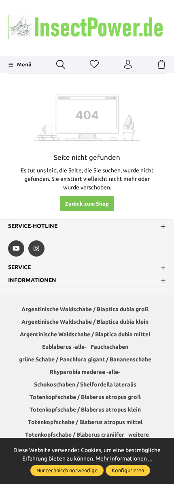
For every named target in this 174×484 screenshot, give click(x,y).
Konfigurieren (128, 470)
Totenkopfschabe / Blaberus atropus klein (85, 409)
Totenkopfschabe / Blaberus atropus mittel (85, 422)
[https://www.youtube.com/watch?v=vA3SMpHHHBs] (16, 248)
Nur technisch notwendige (67, 470)
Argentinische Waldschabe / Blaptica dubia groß (85, 309)
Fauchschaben (109, 347)
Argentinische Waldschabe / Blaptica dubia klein (85, 321)
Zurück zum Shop (87, 203)
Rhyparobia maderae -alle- (85, 372)
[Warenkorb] (161, 65)
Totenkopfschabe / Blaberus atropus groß (85, 397)
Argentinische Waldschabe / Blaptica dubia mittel (85, 334)
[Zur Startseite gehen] (87, 27)
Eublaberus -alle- (64, 347)
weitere (138, 434)
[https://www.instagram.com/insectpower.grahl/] (36, 248)
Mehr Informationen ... (123, 458)
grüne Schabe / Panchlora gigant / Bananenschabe (85, 359)
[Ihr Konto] (127, 65)
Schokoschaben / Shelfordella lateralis (85, 384)
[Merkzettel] (94, 65)
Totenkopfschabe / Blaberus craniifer (74, 434)
